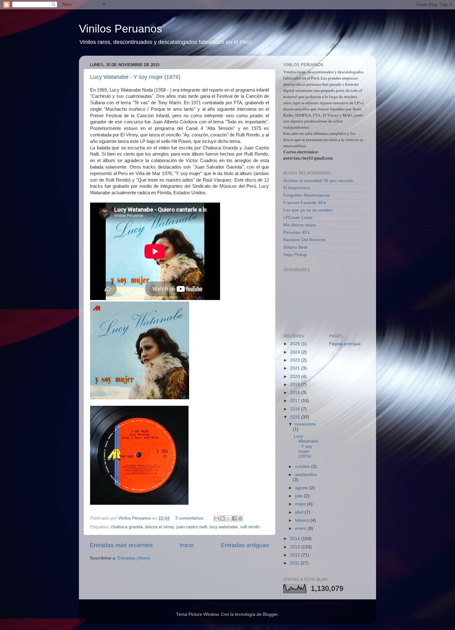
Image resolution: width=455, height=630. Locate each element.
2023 (295, 360)
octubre (303, 466)
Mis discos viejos (299, 225)
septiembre (306, 474)
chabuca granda (127, 527)
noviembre (305, 424)
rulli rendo (250, 527)
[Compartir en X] (228, 518)
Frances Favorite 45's (304, 202)
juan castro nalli (191, 527)
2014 (295, 538)
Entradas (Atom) (134, 558)
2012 (295, 555)
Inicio (187, 545)
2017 (295, 400)
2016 (295, 409)
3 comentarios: (190, 518)
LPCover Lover (298, 217)
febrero (302, 520)
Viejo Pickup (295, 254)
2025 (295, 343)
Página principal (344, 343)
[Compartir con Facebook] (234, 518)
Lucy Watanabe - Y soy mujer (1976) (135, 77)
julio (299, 496)
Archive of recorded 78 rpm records (318, 180)
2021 (295, 368)
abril (300, 512)
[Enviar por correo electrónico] (217, 518)
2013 (295, 547)
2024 (295, 352)
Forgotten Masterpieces (306, 195)
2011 (295, 563)
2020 (295, 376)
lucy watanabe (224, 527)
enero (301, 528)
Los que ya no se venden (308, 210)
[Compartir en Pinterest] (240, 518)
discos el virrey (159, 527)
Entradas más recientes (121, 545)
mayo (301, 504)
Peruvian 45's (296, 232)
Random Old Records (304, 240)
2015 (295, 417)
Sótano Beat (295, 247)
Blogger (270, 614)
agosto (302, 488)
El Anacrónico (296, 188)
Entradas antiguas (245, 545)
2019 (295, 384)
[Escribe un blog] (222, 518)
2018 (295, 392)
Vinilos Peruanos (120, 28)
